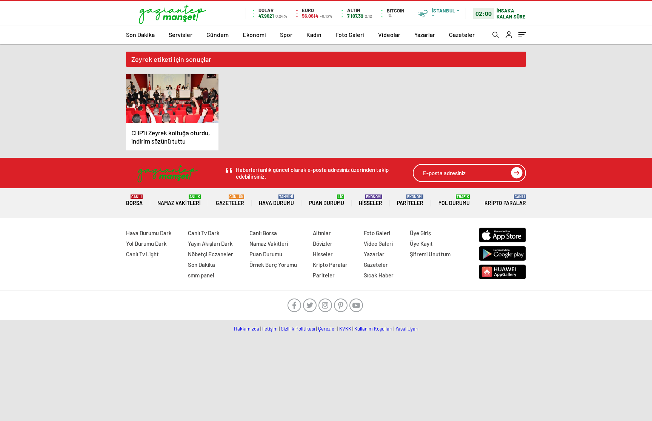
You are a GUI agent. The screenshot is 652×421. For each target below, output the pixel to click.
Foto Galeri (349, 34)
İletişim (270, 329)
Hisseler (370, 200)
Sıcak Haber (379, 275)
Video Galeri (378, 243)
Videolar (389, 34)
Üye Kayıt (421, 243)
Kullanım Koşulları (373, 329)
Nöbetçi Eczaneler (210, 254)
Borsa (134, 200)
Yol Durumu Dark (146, 243)
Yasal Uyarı (406, 329)
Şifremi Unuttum (430, 254)
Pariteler (410, 200)
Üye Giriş (420, 233)
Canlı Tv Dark (204, 233)
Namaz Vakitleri (179, 200)
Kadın (313, 34)
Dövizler (322, 243)
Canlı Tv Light (142, 254)
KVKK (345, 329)
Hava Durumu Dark (149, 233)
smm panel (201, 275)
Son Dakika (140, 34)
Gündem (217, 34)
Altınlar (322, 233)
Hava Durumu (276, 200)
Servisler (180, 34)
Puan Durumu (326, 200)
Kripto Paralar (505, 200)
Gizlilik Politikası (298, 329)
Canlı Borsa (263, 233)
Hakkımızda (246, 329)
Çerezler (327, 329)
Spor (286, 34)
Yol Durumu (454, 200)
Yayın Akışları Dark (210, 243)
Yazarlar (424, 34)
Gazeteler (462, 34)
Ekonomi (254, 34)
